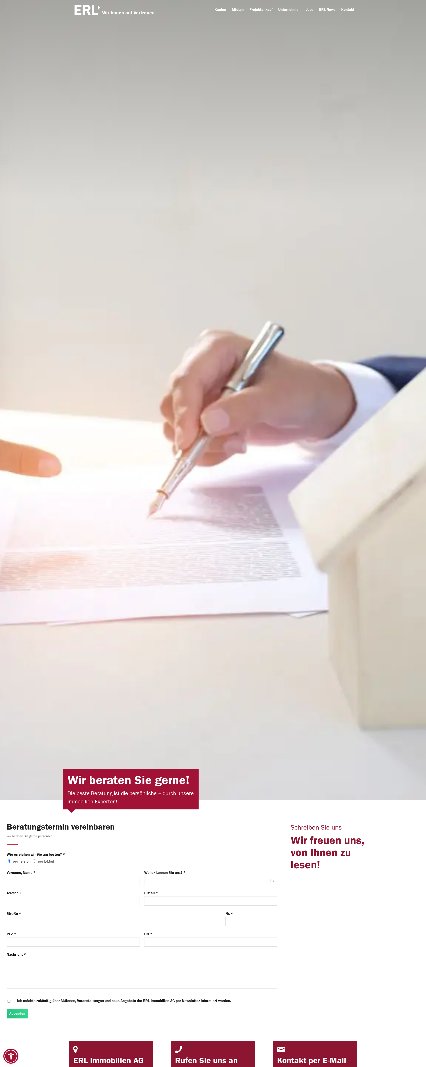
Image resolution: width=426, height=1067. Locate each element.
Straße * (14, 914)
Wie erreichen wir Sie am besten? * (36, 854)
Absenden (17, 1013)
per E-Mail (46, 861)
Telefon (14, 893)
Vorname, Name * (21, 873)
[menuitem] (220, 10)
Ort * (148, 934)
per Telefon (22, 861)
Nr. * (229, 914)
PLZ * (11, 934)
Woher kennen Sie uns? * (165, 873)
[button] (10, 1056)
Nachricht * (16, 954)
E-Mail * (151, 893)
